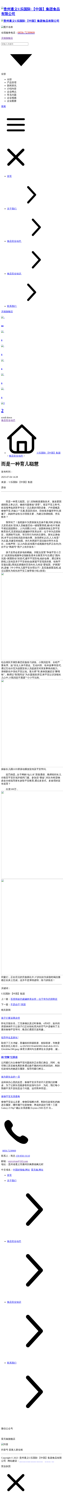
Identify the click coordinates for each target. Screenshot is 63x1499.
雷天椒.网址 (37, 1169)
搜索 (3, 106)
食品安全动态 (16, 456)
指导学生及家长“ (10, 1037)
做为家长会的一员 (10, 1077)
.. (2, 324)
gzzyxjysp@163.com (18, 1161)
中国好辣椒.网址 (21, 1169)
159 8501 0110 (23, 1156)
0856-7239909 (9, 1150)
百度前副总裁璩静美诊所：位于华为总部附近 (34, 999)
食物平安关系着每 (10, 1096)
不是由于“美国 (18, 1004)
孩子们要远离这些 (10, 1018)
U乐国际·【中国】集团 (49, 453)
